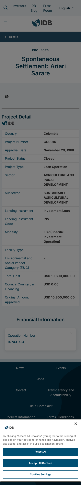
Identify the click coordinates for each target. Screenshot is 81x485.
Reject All (40, 451)
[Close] (75, 423)
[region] (40, 450)
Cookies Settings (40, 474)
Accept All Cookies (40, 463)
